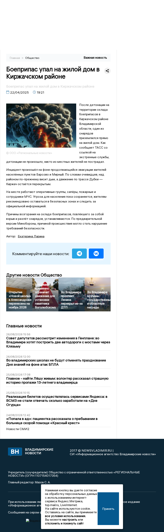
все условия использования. (65, 516)
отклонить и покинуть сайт (64, 523)
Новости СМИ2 (17, 429)
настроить (69, 519)
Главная (15, 58)
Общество (32, 58)
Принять (108, 509)
